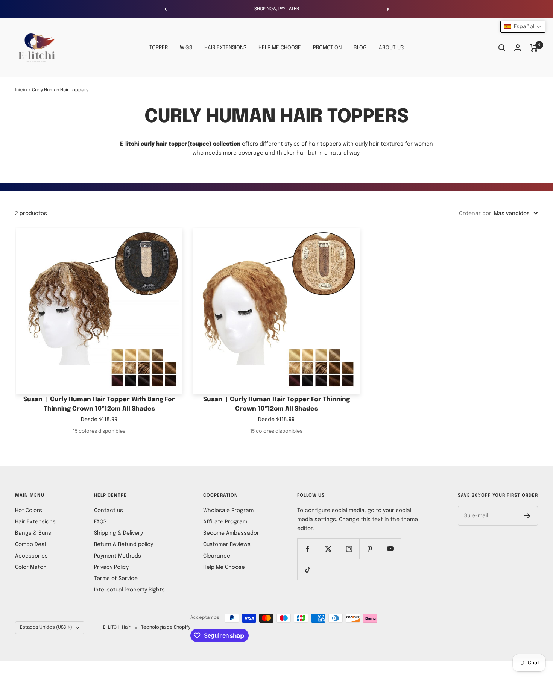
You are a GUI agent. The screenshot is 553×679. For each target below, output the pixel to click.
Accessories (31, 556)
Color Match (31, 567)
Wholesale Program (228, 510)
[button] (523, 26)
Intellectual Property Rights (129, 590)
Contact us (108, 510)
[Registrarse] (527, 515)
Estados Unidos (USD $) (46, 627)
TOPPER (158, 47)
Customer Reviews (227, 544)
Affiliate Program (225, 521)
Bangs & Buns (33, 533)
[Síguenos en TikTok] (307, 569)
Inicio (21, 90)
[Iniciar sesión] (517, 47)
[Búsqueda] (501, 47)
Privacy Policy (111, 567)
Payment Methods (117, 556)
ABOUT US (391, 47)
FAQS (100, 521)
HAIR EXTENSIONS (225, 47)
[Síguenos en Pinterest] (369, 548)
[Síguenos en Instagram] (349, 548)
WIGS (186, 47)
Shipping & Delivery (118, 533)
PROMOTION (327, 47)
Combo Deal (30, 544)
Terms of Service (116, 578)
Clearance (216, 556)
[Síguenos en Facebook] (307, 548)
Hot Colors (28, 510)
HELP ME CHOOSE (279, 47)
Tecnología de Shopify (165, 627)
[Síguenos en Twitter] (328, 548)
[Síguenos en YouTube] (390, 548)
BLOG (360, 47)
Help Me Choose (224, 567)
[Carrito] (534, 48)
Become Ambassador (231, 533)
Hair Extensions (35, 521)
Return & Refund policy (123, 544)
